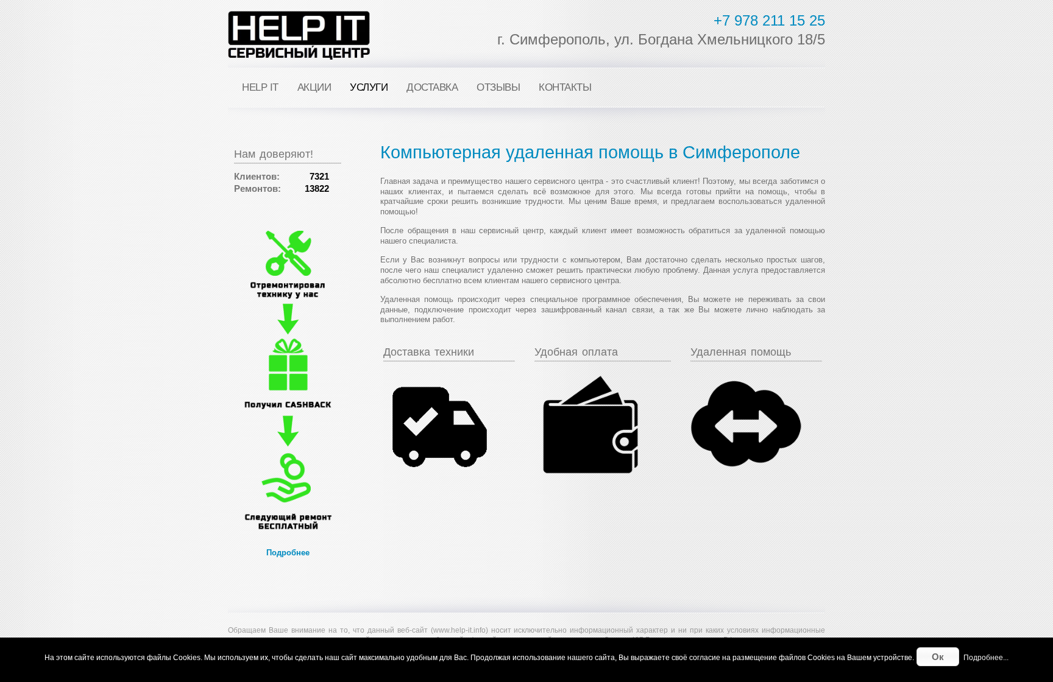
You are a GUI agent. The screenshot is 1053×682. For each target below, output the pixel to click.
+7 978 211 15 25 (769, 20)
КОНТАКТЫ (565, 87)
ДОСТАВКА (432, 87)
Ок (938, 657)
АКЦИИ (314, 87)
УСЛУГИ (369, 87)
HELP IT (260, 87)
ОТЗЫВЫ (498, 87)
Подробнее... (986, 657)
